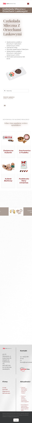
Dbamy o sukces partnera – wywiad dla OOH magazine (25, 398)
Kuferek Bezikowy (8, 180)
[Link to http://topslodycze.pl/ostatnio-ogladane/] (4, 105)
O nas (4, 387)
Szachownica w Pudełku (25, 152)
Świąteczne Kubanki (8, 152)
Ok (16, 420)
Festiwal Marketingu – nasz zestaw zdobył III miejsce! (24, 390)
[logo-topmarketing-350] (9, 3)
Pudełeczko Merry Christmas (24, 181)
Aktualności (6, 393)
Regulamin (6, 391)
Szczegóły (8, 138)
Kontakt (5, 389)
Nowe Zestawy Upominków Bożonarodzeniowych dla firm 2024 (25, 407)
